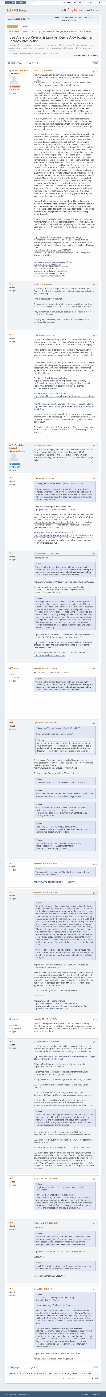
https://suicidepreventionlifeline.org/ (49, 381)
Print (95, 63)
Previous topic (80, 55)
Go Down (12, 63)
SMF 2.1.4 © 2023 (11, 1394)
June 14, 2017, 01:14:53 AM (43, 70)
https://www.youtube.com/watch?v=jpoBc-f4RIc (54, 522)
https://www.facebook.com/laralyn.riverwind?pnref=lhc (57, 1003)
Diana (15, 668)
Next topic (93, 55)
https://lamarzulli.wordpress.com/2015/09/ (52, 250)
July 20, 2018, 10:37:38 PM (43, 1289)
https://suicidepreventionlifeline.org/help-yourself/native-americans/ (59, 387)
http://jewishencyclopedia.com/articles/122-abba (54, 509)
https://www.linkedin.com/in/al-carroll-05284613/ (52, 273)
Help (77, 1394)
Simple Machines (24, 1394)
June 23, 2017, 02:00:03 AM (43, 284)
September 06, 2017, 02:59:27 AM (45, 892)
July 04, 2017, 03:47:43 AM (45, 478)
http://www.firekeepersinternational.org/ (51, 1008)
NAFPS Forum (17, 10)
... (29, 63)
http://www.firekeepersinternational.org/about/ (54, 882)
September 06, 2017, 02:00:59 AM (45, 723)
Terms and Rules (86, 1394)
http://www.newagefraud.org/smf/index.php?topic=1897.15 (59, 1251)
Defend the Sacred (16, 446)
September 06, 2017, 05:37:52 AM (45, 1019)
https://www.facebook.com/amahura (49, 655)
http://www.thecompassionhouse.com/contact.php (55, 768)
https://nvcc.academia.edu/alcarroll (47, 264)
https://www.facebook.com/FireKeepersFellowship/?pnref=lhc (60, 1006)
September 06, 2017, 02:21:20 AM (45, 863)
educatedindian (20, 70)
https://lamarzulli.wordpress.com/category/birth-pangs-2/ (58, 237)
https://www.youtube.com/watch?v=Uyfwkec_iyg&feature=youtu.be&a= (64, 582)
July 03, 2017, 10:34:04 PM (45, 335)
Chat (62, 17)
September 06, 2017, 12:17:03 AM (45, 668)
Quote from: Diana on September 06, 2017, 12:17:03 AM (59, 728)
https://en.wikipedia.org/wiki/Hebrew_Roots (52, 535)
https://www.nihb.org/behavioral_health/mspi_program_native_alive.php (64, 397)
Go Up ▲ (97, 1394)
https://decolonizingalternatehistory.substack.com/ (53, 262)
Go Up (10, 1368)
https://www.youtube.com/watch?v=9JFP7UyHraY (59, 1161)
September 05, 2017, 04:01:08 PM (47, 553)
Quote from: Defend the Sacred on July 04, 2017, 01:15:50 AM (60, 483)
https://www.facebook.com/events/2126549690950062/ (58, 1353)
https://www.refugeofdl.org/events (49, 1066)
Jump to (62, 1378)
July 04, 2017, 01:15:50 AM (43, 445)
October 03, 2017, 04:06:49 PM (47, 1179)
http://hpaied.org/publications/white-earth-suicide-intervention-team (63, 404)
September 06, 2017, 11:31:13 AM (47, 1042)
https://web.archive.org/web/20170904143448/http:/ (57, 634)
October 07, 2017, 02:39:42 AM (47, 1223)
